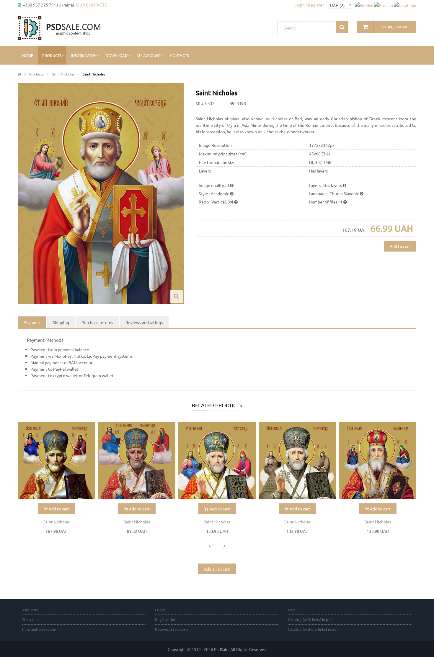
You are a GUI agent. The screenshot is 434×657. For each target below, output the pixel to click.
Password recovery (171, 629)
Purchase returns (97, 322)
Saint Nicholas (56, 521)
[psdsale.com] (59, 27)
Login (160, 609)
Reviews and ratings (144, 322)
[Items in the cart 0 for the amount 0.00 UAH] (365, 27)
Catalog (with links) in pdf (310, 619)
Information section (39, 629)
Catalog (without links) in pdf (313, 629)
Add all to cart (217, 568)
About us (30, 609)
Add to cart (400, 246)
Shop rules (31, 619)
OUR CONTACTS (91, 4)
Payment (32, 322)
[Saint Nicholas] (56, 460)
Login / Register (309, 4)
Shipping (61, 322)
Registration (165, 619)
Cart (291, 609)
